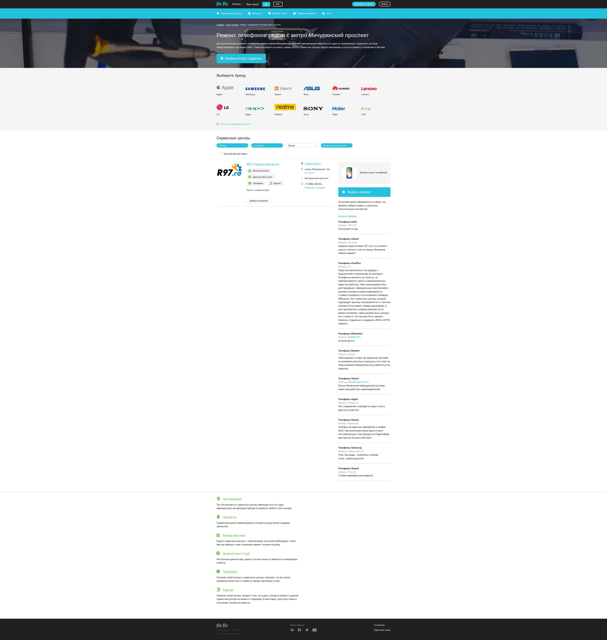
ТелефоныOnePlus (349, 263)
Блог (329, 13)
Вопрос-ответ (279, 13)
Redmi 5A (353, 423)
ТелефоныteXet (347, 221)
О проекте (379, 625)
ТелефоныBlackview (350, 333)
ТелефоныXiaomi (348, 238)
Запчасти (257, 13)
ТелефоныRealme (348, 350)
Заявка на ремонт (306, 13)
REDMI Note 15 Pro (358, 382)
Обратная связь (382, 630)
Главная (220, 25)
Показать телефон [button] (315, 187)
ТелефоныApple (348, 399)
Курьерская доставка (235, 153)
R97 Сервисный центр (263, 164)
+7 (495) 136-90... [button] (314, 184)
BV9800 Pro (354, 337)
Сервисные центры (231, 13)
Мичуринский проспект (316, 178)
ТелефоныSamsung (350, 447)
